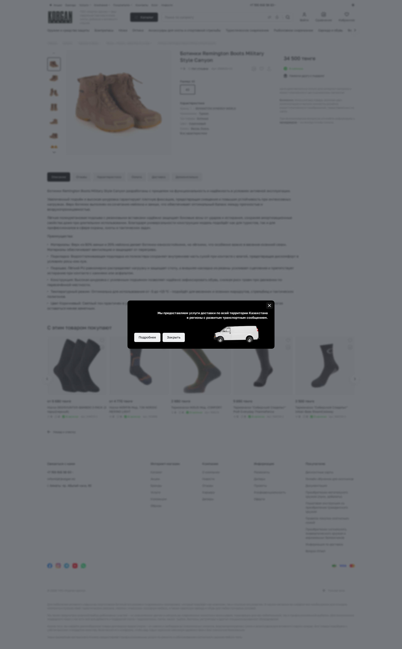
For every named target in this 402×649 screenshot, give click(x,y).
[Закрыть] (269, 305)
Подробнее (147, 337)
